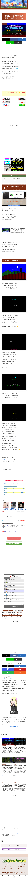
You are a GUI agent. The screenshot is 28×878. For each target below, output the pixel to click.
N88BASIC (15, 612)
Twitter (3, 459)
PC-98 (9, 614)
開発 (11, 610)
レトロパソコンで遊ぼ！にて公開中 (12, 178)
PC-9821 (14, 614)
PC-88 (20, 612)
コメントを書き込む (14, 845)
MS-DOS (20, 610)
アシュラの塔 (12, 616)
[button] (18, 42)
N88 (10, 612)
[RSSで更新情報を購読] (20, 672)
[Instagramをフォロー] (8, 669)
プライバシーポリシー (7, 866)
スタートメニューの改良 (10, 180)
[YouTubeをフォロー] (20, 669)
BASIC (16, 610)
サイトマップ (21, 868)
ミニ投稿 (4, 618)
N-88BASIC (5, 612)
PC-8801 (4, 614)
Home (7, 864)
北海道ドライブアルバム (7, 868)
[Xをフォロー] (8, 666)
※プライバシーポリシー (7, 678)
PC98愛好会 (5, 616)
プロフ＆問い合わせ (21, 864)
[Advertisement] (14, 140)
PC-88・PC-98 (6, 610)
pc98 (19, 614)
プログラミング (19, 616)
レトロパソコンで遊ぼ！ (21, 866)
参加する (22, 604)
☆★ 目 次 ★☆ (12, 175)
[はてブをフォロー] (20, 666)
